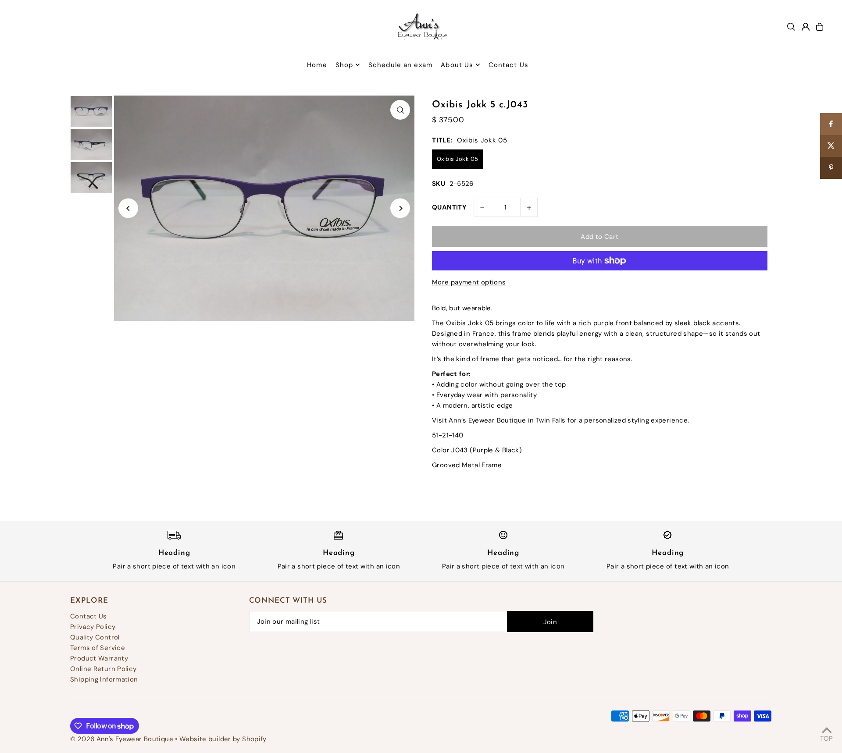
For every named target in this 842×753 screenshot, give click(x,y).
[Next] (400, 208)
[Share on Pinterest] (831, 168)
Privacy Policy (92, 626)
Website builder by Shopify (223, 739)
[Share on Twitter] (831, 146)
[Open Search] (791, 27)
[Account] (806, 27)
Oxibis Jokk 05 (457, 159)
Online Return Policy (103, 668)
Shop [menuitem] (344, 64)
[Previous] (128, 208)
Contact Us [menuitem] (508, 64)
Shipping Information (104, 679)
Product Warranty (99, 658)
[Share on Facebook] (831, 124)
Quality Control (95, 637)
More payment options (469, 282)
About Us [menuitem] (457, 64)
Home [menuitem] (317, 64)
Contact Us (88, 616)
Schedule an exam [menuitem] (400, 64)
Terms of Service (97, 647)
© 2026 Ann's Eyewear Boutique (121, 739)
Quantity (449, 207)
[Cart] (819, 27)
